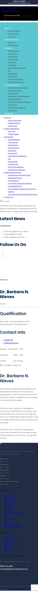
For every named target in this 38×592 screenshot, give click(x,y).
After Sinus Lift (13, 93)
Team (5, 279)
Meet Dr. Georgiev (14, 31)
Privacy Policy (28, 589)
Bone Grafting (13, 59)
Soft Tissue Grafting (15, 79)
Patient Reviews (13, 34)
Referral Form (25, 8)
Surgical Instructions (11, 85)
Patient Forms (13, 45)
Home (2, 279)
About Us (7, 28)
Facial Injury (12, 73)
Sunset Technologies (15, 589)
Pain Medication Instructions (18, 88)
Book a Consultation (9, 11)
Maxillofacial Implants (16, 170)
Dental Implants (14, 51)
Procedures (8, 48)
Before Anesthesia (14, 90)
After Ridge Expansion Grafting (19, 96)
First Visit (11, 42)
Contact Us (8, 113)
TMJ (9, 71)
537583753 (8, 340)
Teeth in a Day (13, 54)
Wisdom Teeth (12, 56)
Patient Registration (9, 8)
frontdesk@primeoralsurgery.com (14, 569)
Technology (12, 65)
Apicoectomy (12, 76)
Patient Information (11, 39)
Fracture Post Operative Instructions (22, 194)
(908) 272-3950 (19, 1)
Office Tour (12, 126)
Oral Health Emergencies (17, 68)
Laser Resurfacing (14, 99)
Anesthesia (12, 62)
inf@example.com (11, 343)
